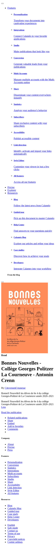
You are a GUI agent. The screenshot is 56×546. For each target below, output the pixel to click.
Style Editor (13, 490)
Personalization (14, 462)
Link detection (14, 487)
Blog (9, 505)
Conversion (13, 465)
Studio (10, 479)
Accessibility (13, 484)
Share (10, 482)
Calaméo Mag (14, 508)
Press (10, 450)
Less (3, 407)
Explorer (11, 190)
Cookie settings (15, 542)
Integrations (13, 470)
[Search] (2, 281)
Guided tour (13, 511)
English (11, 525)
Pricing (10, 187)
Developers (13, 519)
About (10, 444)
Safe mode (12, 528)
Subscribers (13, 476)
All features (13, 493)
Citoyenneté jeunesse (15, 388)
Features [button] (11, 8)
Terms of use (13, 533)
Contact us (12, 530)
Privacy (11, 536)
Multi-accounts (14, 473)
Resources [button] (12, 193)
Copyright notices (16, 539)
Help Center (13, 517)
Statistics (11, 468)
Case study (12, 514)
